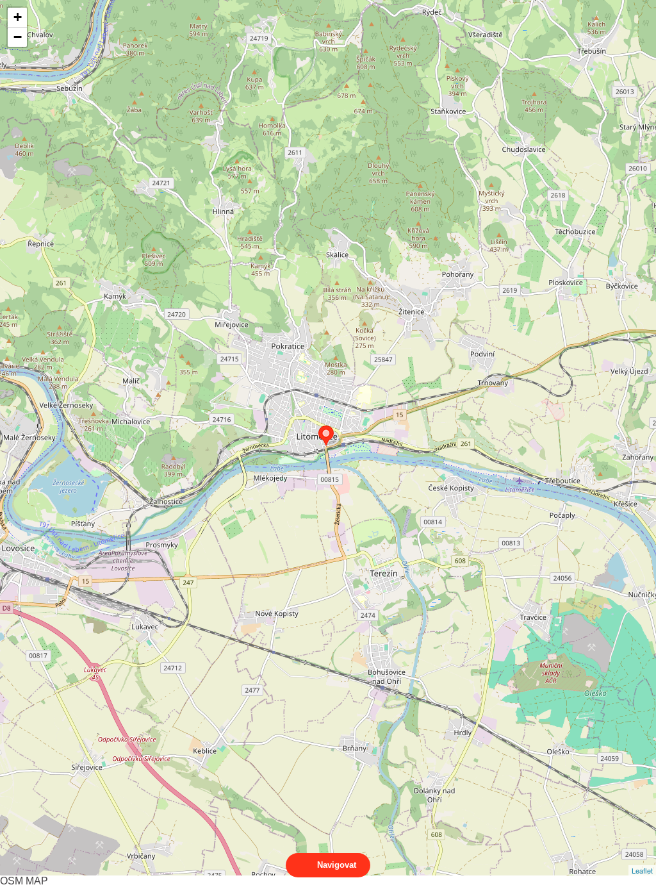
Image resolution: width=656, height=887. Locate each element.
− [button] (17, 37)
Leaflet (642, 870)
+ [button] (17, 17)
